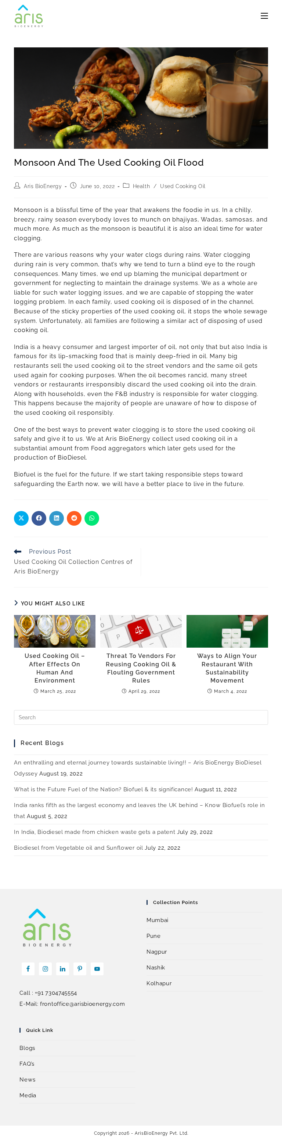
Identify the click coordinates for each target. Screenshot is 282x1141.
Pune (154, 936)
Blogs (27, 1048)
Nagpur (157, 952)
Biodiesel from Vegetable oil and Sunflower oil (78, 848)
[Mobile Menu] (264, 15)
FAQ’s (27, 1064)
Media (27, 1095)
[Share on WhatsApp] (91, 518)
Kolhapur (159, 983)
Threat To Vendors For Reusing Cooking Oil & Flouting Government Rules (141, 668)
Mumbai (158, 920)
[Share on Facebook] (39, 518)
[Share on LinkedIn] (56, 518)
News (27, 1079)
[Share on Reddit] (74, 518)
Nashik (156, 967)
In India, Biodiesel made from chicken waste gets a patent (94, 832)
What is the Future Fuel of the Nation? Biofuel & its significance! (103, 789)
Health (141, 186)
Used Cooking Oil (183, 186)
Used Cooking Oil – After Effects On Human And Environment (55, 668)
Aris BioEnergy (43, 186)
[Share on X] (21, 518)
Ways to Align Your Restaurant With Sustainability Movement (227, 668)
